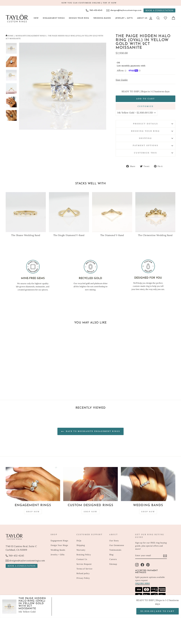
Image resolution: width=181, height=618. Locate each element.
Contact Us (82, 559)
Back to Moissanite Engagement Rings (92, 431)
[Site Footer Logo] (27, 536)
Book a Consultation (159, 10)
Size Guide (122, 79)
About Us (142, 18)
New (36, 18)
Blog (111, 554)
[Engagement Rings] (33, 484)
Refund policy (83, 573)
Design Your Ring (79, 18)
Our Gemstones (116, 545)
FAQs (79, 540)
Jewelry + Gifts (124, 18)
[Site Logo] (17, 18)
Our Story (114, 540)
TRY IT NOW (110, 3)
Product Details (145, 123)
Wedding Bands (102, 18)
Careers (113, 559)
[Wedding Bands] (148, 484)
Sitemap (113, 564)
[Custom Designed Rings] (90, 484)
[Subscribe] (165, 556)
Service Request (84, 564)
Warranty (81, 550)
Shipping (145, 138)
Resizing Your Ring (145, 131)
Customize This (145, 153)
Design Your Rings (59, 545)
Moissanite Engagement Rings (31, 36)
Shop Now (33, 512)
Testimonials (115, 550)
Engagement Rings (54, 18)
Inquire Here (142, 583)
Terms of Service (84, 568)
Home (10, 36)
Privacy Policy (83, 578)
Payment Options (145, 145)
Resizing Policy (84, 554)
